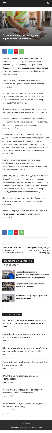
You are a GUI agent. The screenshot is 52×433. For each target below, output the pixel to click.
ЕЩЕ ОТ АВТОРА (11, 265)
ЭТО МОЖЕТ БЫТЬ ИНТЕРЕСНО (18, 261)
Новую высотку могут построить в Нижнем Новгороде (39, 250)
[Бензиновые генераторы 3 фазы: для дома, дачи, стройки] (8, 298)
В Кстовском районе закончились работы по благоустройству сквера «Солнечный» (25, 349)
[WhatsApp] (21, 51)
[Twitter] (10, 51)
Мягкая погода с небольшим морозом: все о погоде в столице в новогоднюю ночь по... (24, 322)
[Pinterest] (16, 51)
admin (4, 326)
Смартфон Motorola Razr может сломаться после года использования (23, 336)
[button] (4, 3)
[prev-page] (3, 307)
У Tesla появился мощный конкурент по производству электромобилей (23, 391)
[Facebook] (4, 51)
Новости (12, 9)
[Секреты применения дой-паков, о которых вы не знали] (8, 286)
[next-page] (7, 307)
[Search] (48, 3)
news (4, 340)
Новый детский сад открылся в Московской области (12, 250)
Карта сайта (26, 423)
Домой (3, 9)
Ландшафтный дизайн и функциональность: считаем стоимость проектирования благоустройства (33, 275)
